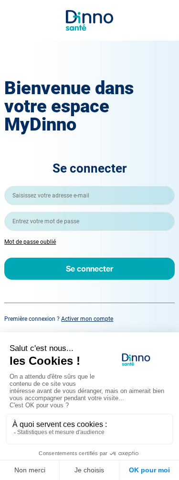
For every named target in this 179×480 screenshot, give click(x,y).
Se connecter (89, 268)
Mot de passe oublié (30, 242)
